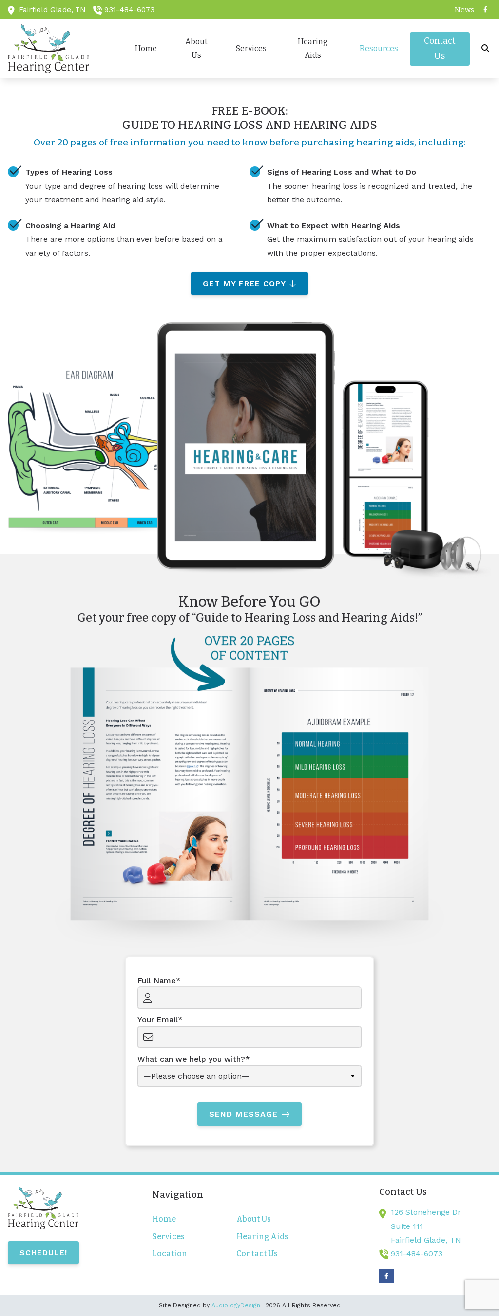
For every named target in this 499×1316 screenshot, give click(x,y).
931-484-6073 (129, 9)
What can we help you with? (191, 1059)
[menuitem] (462, 9)
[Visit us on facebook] (485, 10)
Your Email (157, 1019)
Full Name (156, 980)
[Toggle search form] (485, 48)
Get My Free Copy (244, 283)
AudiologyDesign (235, 1305)
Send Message (243, 1113)
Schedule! (43, 1252)
